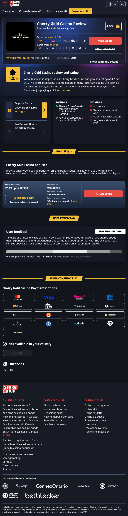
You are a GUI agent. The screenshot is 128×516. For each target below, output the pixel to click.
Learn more (62, 90)
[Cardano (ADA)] (17, 323)
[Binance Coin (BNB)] (79, 314)
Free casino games (95, 420)
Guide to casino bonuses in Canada (18, 449)
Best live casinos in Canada (18, 424)
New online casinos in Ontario (20, 420)
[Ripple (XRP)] (79, 323)
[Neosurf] (79, 297)
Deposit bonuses (54, 413)
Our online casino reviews (17, 454)
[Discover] (17, 332)
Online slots (91, 409)
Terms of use (10, 465)
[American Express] (110, 297)
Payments (49, 37)
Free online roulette (96, 428)
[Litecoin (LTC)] (110, 306)
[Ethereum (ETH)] (17, 314)
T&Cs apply (20, 112)
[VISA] (48, 297)
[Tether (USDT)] (110, 323)
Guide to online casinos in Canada (22, 444)
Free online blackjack (96, 432)
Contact (7, 462)
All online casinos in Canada (18, 413)
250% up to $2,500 (16, 188)
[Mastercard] (17, 297)
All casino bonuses (54, 405)
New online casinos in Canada (20, 417)
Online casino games (96, 405)
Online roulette (93, 413)
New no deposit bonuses (58, 417)
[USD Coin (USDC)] (48, 323)
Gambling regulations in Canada (21, 440)
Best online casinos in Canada (19, 405)
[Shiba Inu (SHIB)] (48, 314)
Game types (48, 45)
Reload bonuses (53, 420)
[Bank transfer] (48, 306)
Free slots (90, 424)
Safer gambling (11, 458)
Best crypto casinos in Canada (20, 432)
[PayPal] (17, 353)
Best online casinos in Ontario (20, 409)
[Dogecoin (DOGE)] (110, 314)
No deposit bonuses (55, 409)
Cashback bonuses (55, 424)
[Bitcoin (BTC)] (17, 306)
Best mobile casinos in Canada (20, 428)
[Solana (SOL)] (79, 306)
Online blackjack (94, 417)
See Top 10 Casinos (105, 49)
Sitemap (7, 469)
